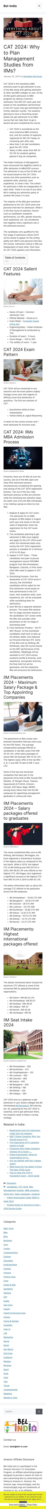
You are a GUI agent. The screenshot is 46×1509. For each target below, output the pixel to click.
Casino (7, 1248)
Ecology (7, 1256)
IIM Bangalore (22, 1105)
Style (6, 1373)
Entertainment (10, 1265)
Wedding (8, 1393)
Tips (6, 1381)
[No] (43, 1500)
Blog (6, 1236)
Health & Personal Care (15, 1313)
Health (7, 1309)
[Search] (39, 1411)
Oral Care (8, 1353)
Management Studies (14, 1190)
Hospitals (8, 1325)
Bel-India (10, 6)
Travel (6, 1385)
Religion (7, 1361)
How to (7, 1329)
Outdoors (8, 1357)
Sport (6, 1369)
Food (6, 1281)
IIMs (31, 1187)
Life (5, 1333)
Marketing (8, 1337)
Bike (6, 1232)
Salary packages (22, 1194)
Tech (6, 1377)
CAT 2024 (23, 1187)
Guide (6, 1301)
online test (8, 1194)
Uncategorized (10, 1389)
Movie (6, 1341)
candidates (12, 1187)
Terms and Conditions (17, 1504)
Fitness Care (9, 1277)
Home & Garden (11, 1321)
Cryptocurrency (11, 1252)
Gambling (8, 1289)
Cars (6, 1244)
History (7, 1317)
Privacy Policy (32, 1504)
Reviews (7, 1365)
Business (8, 1240)
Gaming (7, 1293)
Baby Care (8, 1228)
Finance (7, 1273)
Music (6, 1345)
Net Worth (8, 1349)
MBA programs (32, 1190)
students (35, 1194)
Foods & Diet (10, 1285)
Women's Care (10, 1398)
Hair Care (8, 1305)
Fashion (7, 1269)
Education (11, 1183)
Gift (5, 1297)
